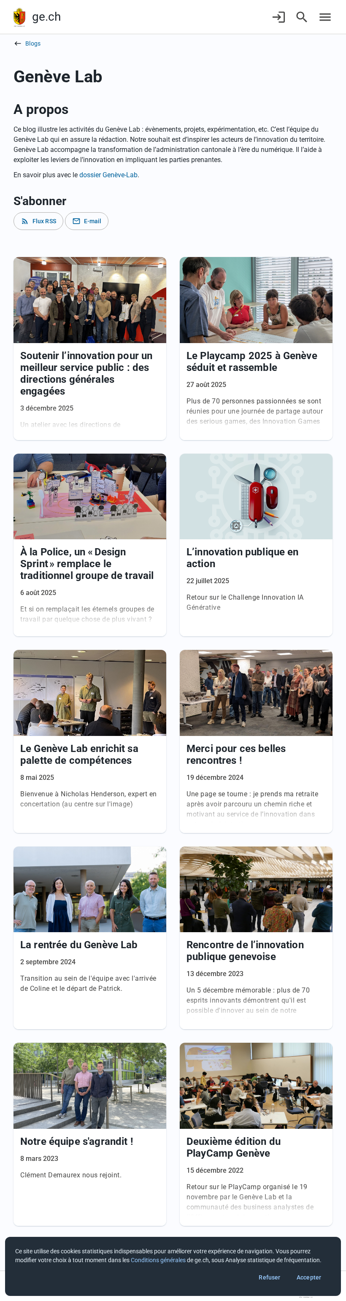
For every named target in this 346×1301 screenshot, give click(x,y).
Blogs (33, 43)
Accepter (309, 1277)
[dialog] (173, 1266)
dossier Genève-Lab (108, 175)
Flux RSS (38, 221)
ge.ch (46, 17)
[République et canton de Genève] (19, 17)
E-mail (87, 221)
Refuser (269, 1277)
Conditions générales (158, 1260)
